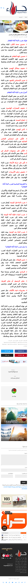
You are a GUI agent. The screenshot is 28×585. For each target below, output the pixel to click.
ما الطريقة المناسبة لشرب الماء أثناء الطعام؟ (10, 342)
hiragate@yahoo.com (8, 565)
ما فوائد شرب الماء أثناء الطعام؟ (11, 344)
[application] (7, 556)
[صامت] (3, 558)
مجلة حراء (25, 346)
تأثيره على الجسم (15, 340)
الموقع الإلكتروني (10, 473)
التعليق (25, 453)
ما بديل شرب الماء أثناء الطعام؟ (22, 344)
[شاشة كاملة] (2, 558)
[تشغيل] (10, 558)
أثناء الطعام (24, 340)
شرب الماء (9, 340)
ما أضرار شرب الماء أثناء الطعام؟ (21, 342)
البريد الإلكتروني (24, 473)
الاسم (26, 467)
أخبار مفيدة (20, 340)
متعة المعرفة (4, 344)
